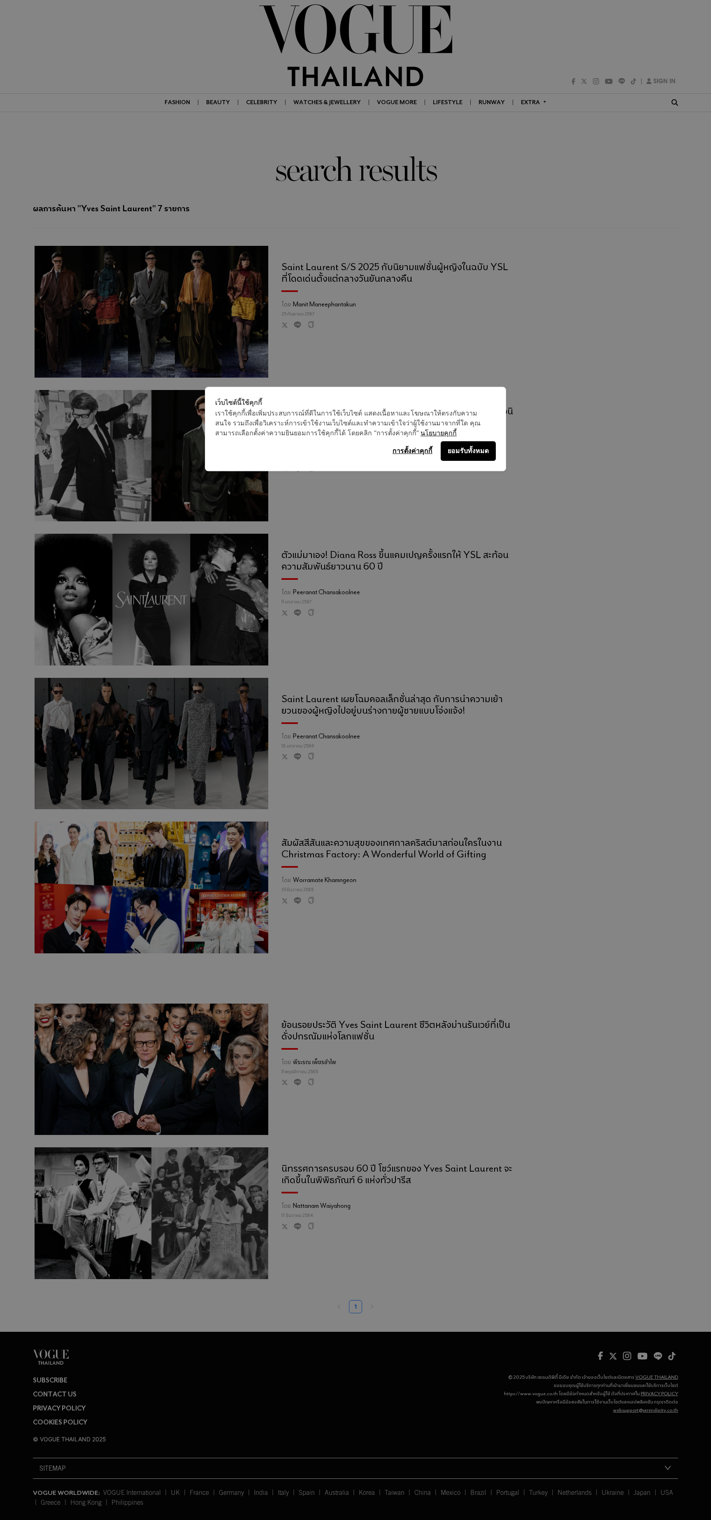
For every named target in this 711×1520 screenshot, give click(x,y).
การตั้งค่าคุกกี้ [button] (412, 450)
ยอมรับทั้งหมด (468, 450)
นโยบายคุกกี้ (439, 433)
